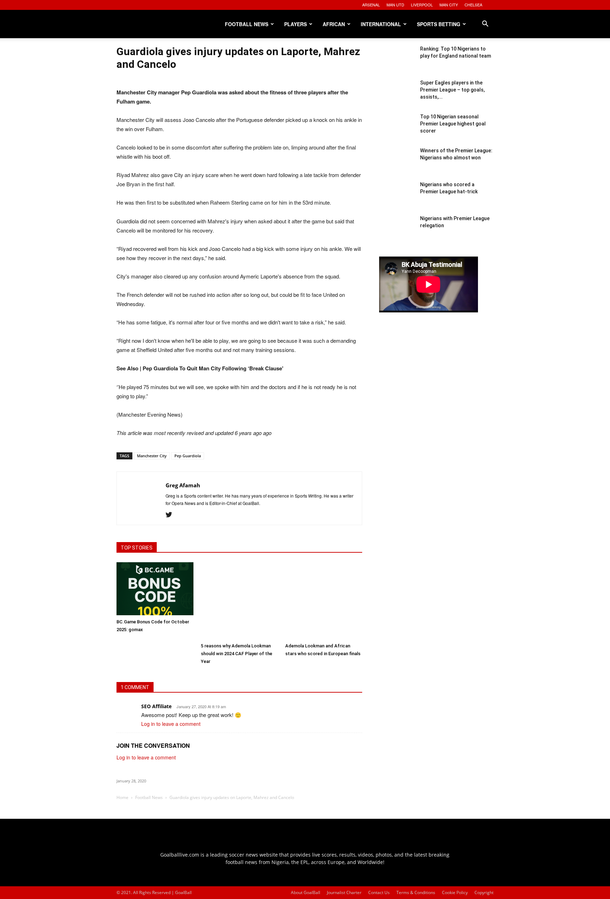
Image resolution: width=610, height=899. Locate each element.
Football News (246, 24)
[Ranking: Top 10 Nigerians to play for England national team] (396, 63)
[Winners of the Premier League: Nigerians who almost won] (396, 164)
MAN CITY (448, 4)
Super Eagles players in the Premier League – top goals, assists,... (452, 90)
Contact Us (379, 892)
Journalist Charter (344, 892)
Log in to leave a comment (171, 723)
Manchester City (152, 455)
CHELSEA (473, 4)
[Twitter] (171, 515)
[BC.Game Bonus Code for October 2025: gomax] (154, 588)
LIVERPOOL (422, 4)
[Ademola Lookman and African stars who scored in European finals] (323, 600)
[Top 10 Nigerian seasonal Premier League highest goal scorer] (396, 130)
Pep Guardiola (187, 455)
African (334, 24)
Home (122, 797)
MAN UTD (395, 4)
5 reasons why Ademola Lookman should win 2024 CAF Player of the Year (236, 653)
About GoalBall (305, 892)
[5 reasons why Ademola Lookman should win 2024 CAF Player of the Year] (239, 600)
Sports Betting (438, 24)
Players (295, 24)
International (381, 24)
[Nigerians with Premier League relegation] (396, 232)
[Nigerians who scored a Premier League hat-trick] (396, 198)
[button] (485, 24)
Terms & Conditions (415, 892)
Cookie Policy (455, 892)
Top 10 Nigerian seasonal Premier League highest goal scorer (453, 124)
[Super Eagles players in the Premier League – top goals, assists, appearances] (396, 96)
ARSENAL (371, 4)
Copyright (484, 892)
